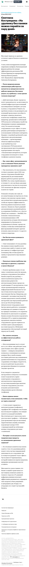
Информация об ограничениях (9, 521)
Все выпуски (4, 6)
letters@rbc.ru (16, 557)
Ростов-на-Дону (16, 12)
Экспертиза (20, 6)
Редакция (4, 510)
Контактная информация (8, 507)
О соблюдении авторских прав (9, 524)
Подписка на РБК (6, 516)
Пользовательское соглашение (9, 527)
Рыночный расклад (6, 12)
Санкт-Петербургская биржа (12, 562)
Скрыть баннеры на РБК (7, 513)
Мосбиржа (16, 562)
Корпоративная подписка (8, 518)
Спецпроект (12, 6)
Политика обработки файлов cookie (10, 533)
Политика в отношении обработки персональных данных (14, 530)
